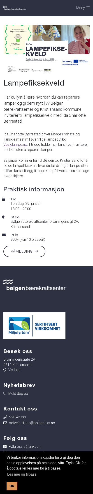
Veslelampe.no (15, 144)
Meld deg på (18, 393)
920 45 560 (18, 417)
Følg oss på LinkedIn (25, 446)
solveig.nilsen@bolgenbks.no (32, 423)
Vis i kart (15, 370)
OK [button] (11, 486)
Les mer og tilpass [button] (21, 474)
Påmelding (22, 251)
